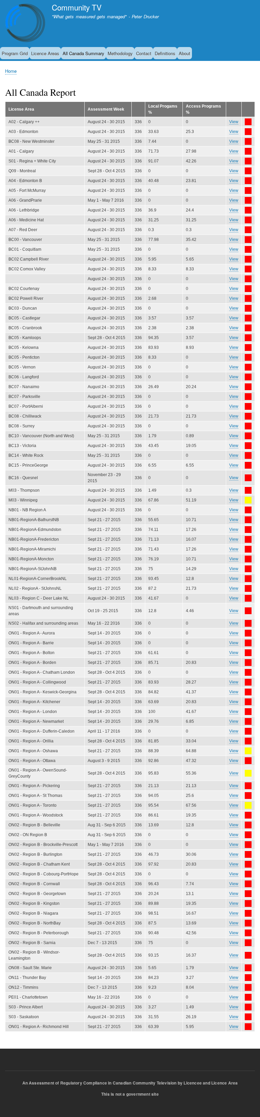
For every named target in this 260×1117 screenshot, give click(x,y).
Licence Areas (45, 53)
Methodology (120, 53)
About (184, 53)
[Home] (25, 23)
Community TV (77, 7)
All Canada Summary (83, 53)
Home (11, 71)
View (233, 121)
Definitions (165, 53)
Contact (143, 53)
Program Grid (15, 53)
